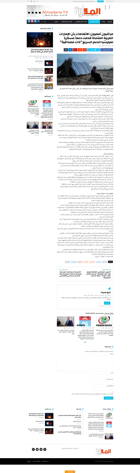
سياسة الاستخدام (45, 461)
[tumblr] (66, 49)
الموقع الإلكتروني (109, 386)
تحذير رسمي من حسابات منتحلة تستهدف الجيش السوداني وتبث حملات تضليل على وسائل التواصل (104, 332)
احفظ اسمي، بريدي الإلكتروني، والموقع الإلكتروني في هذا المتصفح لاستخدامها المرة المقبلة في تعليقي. (92, 394)
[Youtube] (31, 1)
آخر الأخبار (60, 325)
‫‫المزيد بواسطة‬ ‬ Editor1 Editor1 (95, 313)
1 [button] (85, 342)
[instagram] (28, 1)
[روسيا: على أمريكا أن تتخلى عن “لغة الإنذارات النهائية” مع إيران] (65, 321)
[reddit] (80, 49)
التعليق (111, 354)
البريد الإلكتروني (109, 379)
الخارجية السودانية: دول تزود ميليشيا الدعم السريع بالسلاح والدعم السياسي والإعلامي (70, 273)
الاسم (111, 373)
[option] (104, 326)
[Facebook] (37, 1)
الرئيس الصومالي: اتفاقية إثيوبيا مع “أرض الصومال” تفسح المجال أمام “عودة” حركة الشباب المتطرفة (98, 274)
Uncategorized (108, 325)
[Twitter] (34, 1)
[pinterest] (75, 49)
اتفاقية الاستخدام (36, 461)
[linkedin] (70, 49)
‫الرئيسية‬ (111, 28)
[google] (84, 49)
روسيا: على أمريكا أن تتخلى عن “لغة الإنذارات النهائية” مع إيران (66, 332)
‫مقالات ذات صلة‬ (109, 313)
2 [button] (84, 342)
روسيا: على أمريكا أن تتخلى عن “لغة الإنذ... (86, 1)
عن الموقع (29, 461)
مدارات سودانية (105, 28)
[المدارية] (70, 5)
